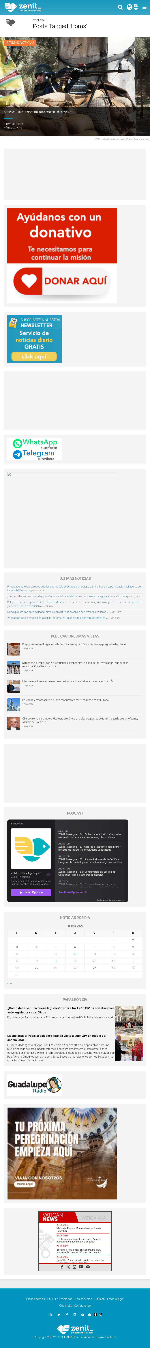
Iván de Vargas (13, 127)
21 (94, 961)
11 (36, 954)
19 (55, 961)
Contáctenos (82, 1305)
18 (36, 961)
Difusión (100, 1299)
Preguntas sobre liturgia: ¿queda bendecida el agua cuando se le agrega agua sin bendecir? (74, 644)
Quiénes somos (35, 1299)
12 (55, 954)
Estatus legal (115, 1299)
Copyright (65, 1305)
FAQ (50, 1299)
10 (17, 954)
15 (113, 954)
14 (94, 954)
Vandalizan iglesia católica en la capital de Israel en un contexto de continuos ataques (56, 617)
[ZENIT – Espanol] (42, 7)
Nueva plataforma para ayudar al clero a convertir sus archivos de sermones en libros (56, 611)
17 (17, 961)
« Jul (9, 983)
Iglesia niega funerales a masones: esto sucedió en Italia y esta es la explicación (68, 681)
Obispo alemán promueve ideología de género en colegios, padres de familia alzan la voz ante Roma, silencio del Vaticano (80, 720)
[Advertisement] (75, 174)
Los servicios (83, 1299)
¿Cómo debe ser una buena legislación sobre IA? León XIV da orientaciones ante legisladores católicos (66, 596)
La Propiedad (63, 1299)
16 (133, 954)
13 (75, 954)
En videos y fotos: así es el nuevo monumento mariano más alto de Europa (65, 700)
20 (75, 961)
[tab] (57, 1217)
